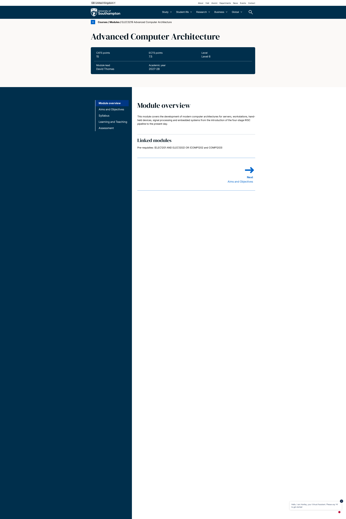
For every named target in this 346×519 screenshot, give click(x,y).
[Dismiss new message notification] (341, 501)
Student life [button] (182, 12)
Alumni (214, 3)
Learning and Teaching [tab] (113, 121)
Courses (103, 22)
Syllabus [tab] (104, 115)
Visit (207, 3)
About (200, 3)
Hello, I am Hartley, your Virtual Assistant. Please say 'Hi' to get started (314, 505)
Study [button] (165, 12)
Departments (225, 3)
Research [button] (201, 12)
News (235, 3)
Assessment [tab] (106, 128)
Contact (251, 3)
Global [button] (235, 12)
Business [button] (219, 12)
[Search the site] (249, 12)
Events (243, 3)
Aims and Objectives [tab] (111, 109)
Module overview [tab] (110, 103)
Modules (115, 22)
